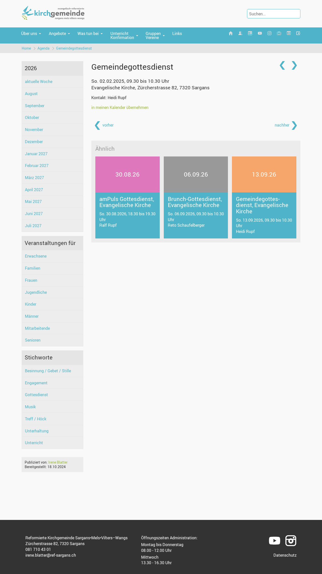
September (34, 105)
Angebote (57, 33)
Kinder (30, 304)
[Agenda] (250, 33)
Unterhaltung (37, 431)
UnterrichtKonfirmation (122, 35)
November (34, 129)
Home (26, 48)
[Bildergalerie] (279, 33)
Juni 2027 (34, 213)
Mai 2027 (33, 201)
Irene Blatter (58, 462)
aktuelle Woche (38, 81)
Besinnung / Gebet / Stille (48, 371)
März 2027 (34, 177)
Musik (30, 406)
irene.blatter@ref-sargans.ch (50, 555)
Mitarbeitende (37, 328)
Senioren (33, 340)
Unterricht (34, 442)
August (31, 93)
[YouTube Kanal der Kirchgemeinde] (259, 33)
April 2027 (34, 189)
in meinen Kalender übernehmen (119, 107)
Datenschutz (285, 555)
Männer (31, 316)
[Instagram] (269, 33)
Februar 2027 (37, 165)
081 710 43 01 (38, 549)
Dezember (34, 141)
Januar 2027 (36, 153)
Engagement (36, 383)
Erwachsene (36, 256)
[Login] (298, 33)
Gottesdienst (36, 394)
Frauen (31, 280)
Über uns (29, 33)
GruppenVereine (153, 35)
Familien (32, 268)
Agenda (43, 48)
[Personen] (240, 33)
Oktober (32, 117)
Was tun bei (88, 33)
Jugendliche (36, 292)
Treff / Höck (35, 419)
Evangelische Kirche (150, 87)
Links (177, 33)
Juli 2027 (33, 225)
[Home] (230, 33)
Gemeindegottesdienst (74, 48)
